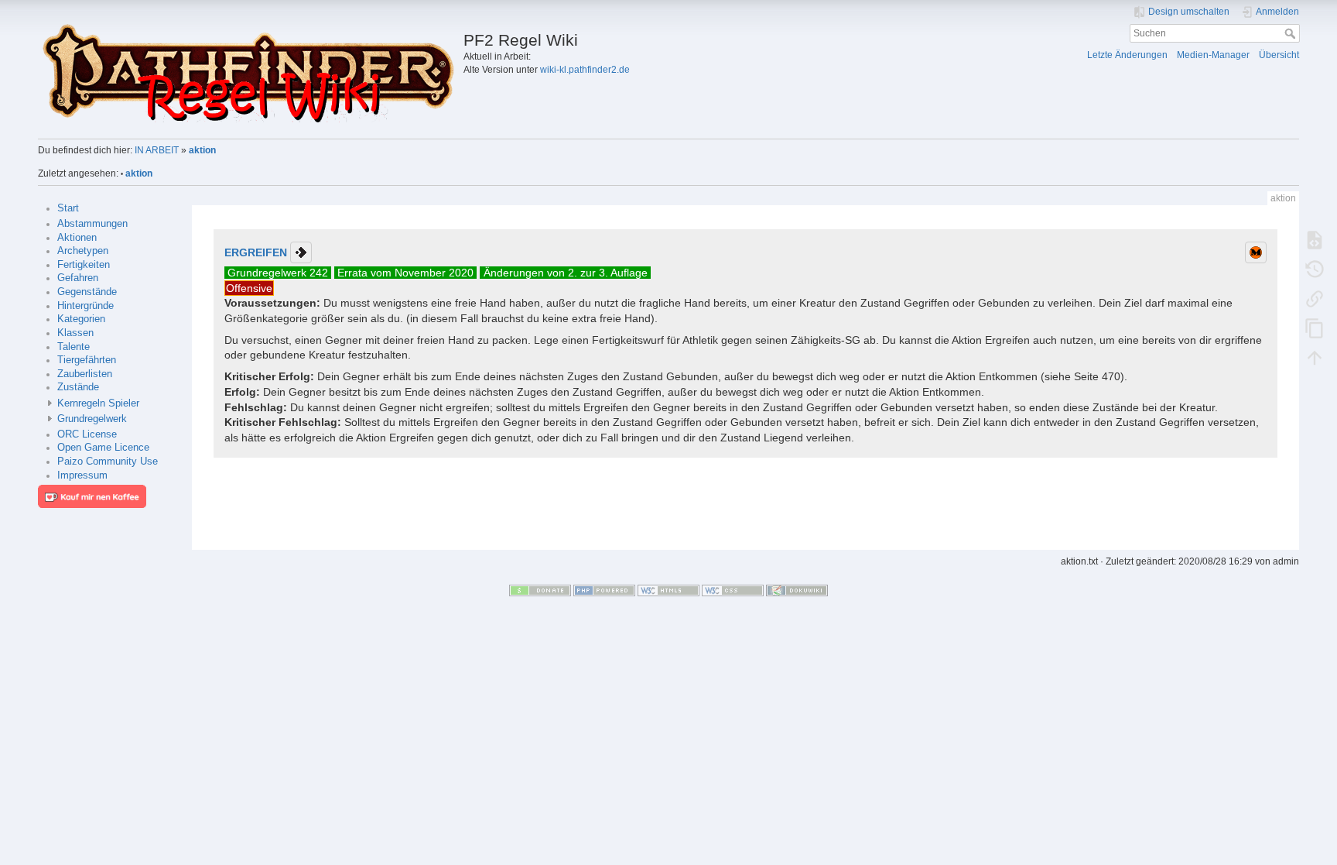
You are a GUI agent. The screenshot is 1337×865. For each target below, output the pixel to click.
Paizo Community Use (107, 461)
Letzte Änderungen (1127, 55)
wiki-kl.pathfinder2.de (585, 69)
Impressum (82, 475)
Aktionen (77, 237)
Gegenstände (87, 292)
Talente (73, 347)
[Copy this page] (1314, 327)
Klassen (75, 333)
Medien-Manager (1213, 55)
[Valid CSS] (733, 590)
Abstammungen (92, 223)
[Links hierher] (1314, 298)
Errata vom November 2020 (405, 272)
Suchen (1291, 33)
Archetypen (82, 250)
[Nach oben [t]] (1314, 357)
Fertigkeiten (83, 264)
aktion (202, 150)
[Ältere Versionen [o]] (1314, 268)
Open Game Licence (103, 447)
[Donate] (540, 590)
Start (68, 208)
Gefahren (77, 278)
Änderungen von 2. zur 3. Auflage (566, 272)
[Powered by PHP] (604, 590)
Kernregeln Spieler (98, 403)
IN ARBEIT (157, 150)
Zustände (78, 387)
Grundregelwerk (92, 419)
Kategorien (81, 319)
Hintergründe (85, 305)
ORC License (87, 434)
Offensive (249, 288)
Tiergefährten (86, 360)
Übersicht (1279, 55)
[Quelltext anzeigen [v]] (1314, 239)
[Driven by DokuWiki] (797, 590)
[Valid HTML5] (668, 590)
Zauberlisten (84, 374)
